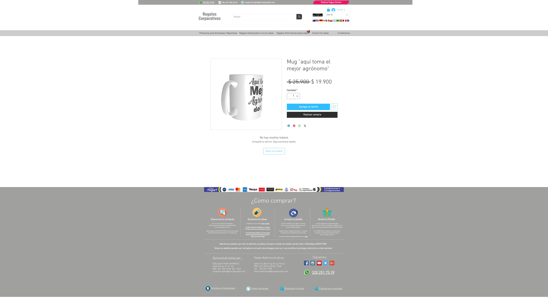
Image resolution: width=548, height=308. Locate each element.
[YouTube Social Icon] (319, 263)
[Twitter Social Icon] (325, 263)
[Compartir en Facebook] (288, 125)
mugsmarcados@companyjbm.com (260, 2)
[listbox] (337, 14)
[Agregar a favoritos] (334, 107)
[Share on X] (305, 125)
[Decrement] (289, 96)
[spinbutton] (293, 96)
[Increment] (297, 96)
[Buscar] (299, 16)
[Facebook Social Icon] (306, 263)
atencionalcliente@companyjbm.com (271, 271)
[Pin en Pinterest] (294, 125)
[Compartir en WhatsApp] (299, 125)
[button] (337, 14)
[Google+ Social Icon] (332, 263)
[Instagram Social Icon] (312, 263)
